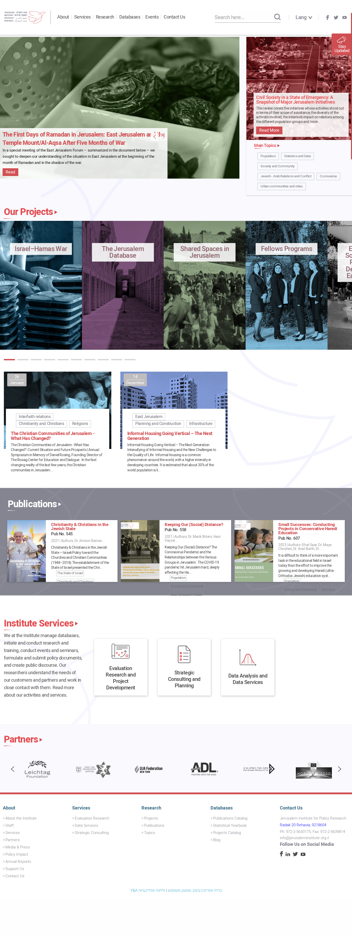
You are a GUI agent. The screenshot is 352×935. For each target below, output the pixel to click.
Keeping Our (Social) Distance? (194, 524)
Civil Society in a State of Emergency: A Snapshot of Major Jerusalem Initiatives (295, 100)
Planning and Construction (158, 424)
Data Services (86, 825)
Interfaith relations (35, 417)
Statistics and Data (297, 156)
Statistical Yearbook (230, 825)
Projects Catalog (227, 833)
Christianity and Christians (41, 424)
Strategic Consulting (92, 833)
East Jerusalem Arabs (186, 594)
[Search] (277, 17)
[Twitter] (336, 17)
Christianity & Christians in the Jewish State (79, 526)
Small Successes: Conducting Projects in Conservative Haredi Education (307, 528)
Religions (80, 424)
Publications (32, 504)
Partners (21, 739)
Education (328, 589)
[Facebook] (327, 17)
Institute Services (39, 623)
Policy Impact (16, 854)
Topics (149, 833)
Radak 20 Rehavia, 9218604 (303, 825)
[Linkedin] (288, 855)
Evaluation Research (92, 818)
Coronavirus (328, 176)
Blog (216, 840)
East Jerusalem (148, 417)
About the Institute (21, 818)
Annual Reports (18, 861)
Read (10, 172)
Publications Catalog (230, 818)
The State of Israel (70, 573)
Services (82, 17)
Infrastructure (200, 424)
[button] (9, 359)
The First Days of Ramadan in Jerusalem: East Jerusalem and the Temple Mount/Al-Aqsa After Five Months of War (84, 139)
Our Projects (28, 212)
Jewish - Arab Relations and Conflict (286, 176)
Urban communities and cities (282, 186)
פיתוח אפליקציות (151, 890)
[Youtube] (344, 17)
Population (268, 156)
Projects (151, 818)
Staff (9, 825)
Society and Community (278, 166)
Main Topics (265, 146)
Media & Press (17, 847)
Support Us (14, 869)
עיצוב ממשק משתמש (184, 890)
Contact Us (174, 17)
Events (151, 17)
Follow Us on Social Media (307, 844)
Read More (269, 130)
